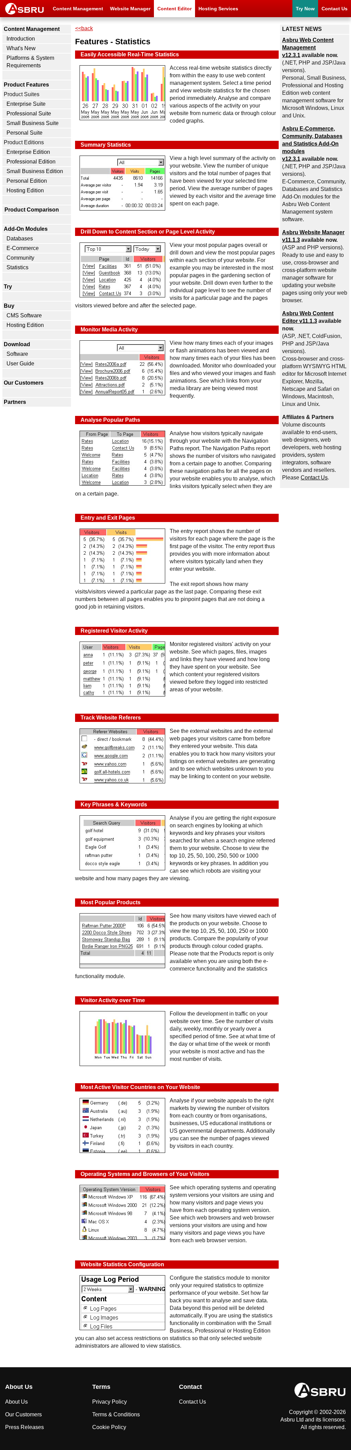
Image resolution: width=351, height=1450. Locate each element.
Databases (20, 238)
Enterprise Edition (28, 152)
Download (17, 344)
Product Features (26, 85)
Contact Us (335, 8)
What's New (21, 48)
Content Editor (174, 8)
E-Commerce (23, 248)
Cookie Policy (109, 1427)
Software (17, 354)
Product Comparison (31, 210)
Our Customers (24, 383)
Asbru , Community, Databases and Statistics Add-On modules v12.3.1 (312, 144)
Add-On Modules (26, 229)
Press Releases (24, 1427)
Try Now (305, 8)
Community (20, 258)
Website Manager (130, 8)
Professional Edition (31, 162)
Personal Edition (27, 181)
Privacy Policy (109, 1402)
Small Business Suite (33, 123)
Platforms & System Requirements (30, 61)
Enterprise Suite (26, 104)
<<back (84, 28)
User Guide (20, 363)
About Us (16, 1402)
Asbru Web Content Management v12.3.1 (308, 47)
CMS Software (24, 315)
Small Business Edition (35, 171)
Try (8, 287)
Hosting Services (218, 8)
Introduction (21, 39)
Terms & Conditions (116, 1414)
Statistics (17, 267)
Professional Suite (29, 113)
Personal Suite (25, 133)
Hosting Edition (25, 190)
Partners (15, 402)
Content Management (78, 8)
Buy (9, 306)
